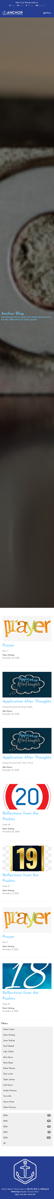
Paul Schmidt (8, 1046)
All (4, 1143)
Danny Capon (8, 1029)
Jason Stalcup (9, 1041)
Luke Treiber (8, 1052)
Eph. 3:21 (19, 1194)
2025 (26, 1121)
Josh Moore (8, 1085)
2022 (26, 1138)
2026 (26, 1116)
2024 (26, 1127)
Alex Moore (8, 1057)
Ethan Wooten (9, 1068)
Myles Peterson (9, 1107)
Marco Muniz (8, 1102)
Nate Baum (8, 1063)
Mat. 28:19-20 (29, 1194)
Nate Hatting (9, 1035)
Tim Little (7, 1096)
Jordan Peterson (10, 1091)
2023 (26, 1132)
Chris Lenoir (8, 1074)
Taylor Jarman (9, 1080)
